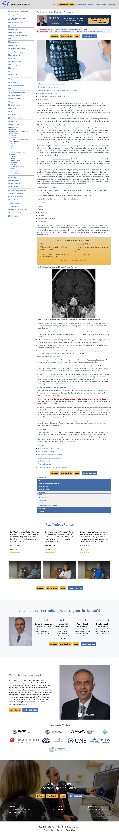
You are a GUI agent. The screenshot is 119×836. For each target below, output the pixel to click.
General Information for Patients (18, 131)
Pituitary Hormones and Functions (19, 139)
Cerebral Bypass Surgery (15, 51)
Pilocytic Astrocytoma (16, 118)
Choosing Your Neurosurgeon (17, 14)
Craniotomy (13, 65)
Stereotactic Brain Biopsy (16, 193)
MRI (11, 111)
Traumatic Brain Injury (14, 203)
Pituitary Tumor (14, 128)
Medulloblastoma (15, 105)
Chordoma (13, 58)
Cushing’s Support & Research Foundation (52, 467)
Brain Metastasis (15, 42)
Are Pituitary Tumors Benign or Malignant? (52, 96)
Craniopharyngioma (16, 61)
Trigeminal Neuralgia (14, 206)
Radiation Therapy (15, 160)
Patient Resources (101, 4)
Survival (12, 168)
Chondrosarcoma (15, 55)
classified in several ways (61, 159)
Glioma (12, 89)
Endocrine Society (44, 461)
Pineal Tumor (14, 121)
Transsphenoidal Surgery (17, 200)
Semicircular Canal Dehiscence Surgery (21, 213)
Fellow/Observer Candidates (84, 4)
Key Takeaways (43, 99)
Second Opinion (14, 180)
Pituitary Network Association (48, 448)
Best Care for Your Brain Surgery (18, 11)
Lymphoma (13, 102)
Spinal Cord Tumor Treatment (17, 190)
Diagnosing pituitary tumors (46, 323)
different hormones (49, 130)
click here (82, 260)
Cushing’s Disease (15, 74)
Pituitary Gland (14, 133)
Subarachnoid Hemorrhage (16, 196)
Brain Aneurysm (14, 39)
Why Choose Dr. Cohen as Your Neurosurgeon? (17, 18)
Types (12, 145)
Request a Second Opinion (66, 4)
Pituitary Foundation (45, 464)
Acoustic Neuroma (15, 26)
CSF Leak (12, 68)
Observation (13, 164)
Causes (12, 151)
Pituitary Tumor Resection (17, 166)
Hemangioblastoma (16, 95)
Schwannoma (12, 177)
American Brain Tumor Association (50, 455)
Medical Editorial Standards (64, 31)
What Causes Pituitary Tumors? (48, 93)
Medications (13, 162)
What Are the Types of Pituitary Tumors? (51, 84)
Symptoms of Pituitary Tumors (48, 87)
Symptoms (13, 147)
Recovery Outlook (15, 172)
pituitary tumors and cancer (99, 390)
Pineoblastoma (14, 124)
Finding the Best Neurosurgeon (19, 209)
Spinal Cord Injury (15, 183)
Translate (113, 4)
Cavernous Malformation (17, 48)
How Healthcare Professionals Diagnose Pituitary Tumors (57, 90)
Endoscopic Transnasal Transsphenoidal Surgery (21, 78)
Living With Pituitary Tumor (17, 174)
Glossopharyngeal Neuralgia (16, 92)
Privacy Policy (49, 830)
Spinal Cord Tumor (15, 187)
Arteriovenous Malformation (18, 35)
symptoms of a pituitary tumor (61, 199)
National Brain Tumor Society (48, 451)
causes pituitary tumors (96, 360)
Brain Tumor (13, 45)
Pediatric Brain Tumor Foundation (49, 458)
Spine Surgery (14, 216)
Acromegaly (13, 29)
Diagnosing (13, 149)
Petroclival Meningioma (15, 114)
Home (53, 4)
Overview (12, 129)
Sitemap (59, 830)
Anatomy (13, 137)
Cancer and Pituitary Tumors (17, 152)
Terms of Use (70, 830)
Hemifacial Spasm (15, 98)
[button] (25, 570)
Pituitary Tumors (14, 141)
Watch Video (88, 715)
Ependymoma (14, 82)
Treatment (12, 154)
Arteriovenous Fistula (16, 32)
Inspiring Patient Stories (17, 23)
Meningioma (13, 108)
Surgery (12, 158)
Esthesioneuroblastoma (17, 85)
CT (10, 71)
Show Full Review (15, 545)
